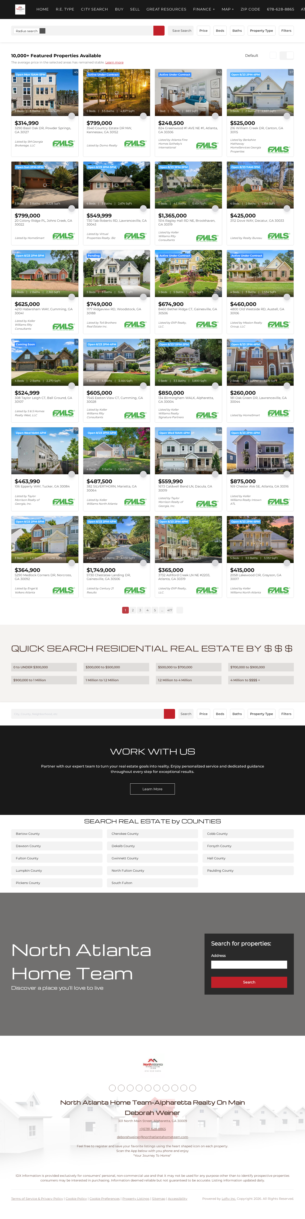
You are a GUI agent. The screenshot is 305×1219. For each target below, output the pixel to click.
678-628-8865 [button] (280, 9)
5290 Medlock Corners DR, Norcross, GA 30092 (43, 577)
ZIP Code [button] (250, 9)
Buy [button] (119, 9)
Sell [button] (135, 9)
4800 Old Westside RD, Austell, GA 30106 (257, 311)
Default (251, 55)
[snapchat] (174, 1088)
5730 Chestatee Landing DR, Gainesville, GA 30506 (109, 577)
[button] (20, 9)
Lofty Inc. (229, 1199)
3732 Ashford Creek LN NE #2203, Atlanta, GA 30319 (184, 577)
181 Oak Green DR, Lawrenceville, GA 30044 (258, 400)
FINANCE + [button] (204, 9)
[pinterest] (183, 1088)
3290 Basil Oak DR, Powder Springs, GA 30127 (43, 130)
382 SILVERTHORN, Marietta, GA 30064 (112, 488)
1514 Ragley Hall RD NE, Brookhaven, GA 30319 (186, 223)
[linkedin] (121, 1088)
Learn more (114, 62)
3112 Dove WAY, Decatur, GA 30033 (257, 221)
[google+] (192, 1088)
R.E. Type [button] (65, 9)
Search (186, 714)
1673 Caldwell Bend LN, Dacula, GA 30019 (185, 488)
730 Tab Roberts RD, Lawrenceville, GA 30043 (117, 223)
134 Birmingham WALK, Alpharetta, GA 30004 (186, 400)
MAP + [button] (228, 9)
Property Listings (135, 1199)
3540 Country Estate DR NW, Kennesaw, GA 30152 (109, 130)
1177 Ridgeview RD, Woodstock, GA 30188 (114, 311)
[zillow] (139, 1088)
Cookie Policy (76, 1199)
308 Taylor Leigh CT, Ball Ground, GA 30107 (43, 400)
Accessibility (177, 1199)
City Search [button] (94, 9)
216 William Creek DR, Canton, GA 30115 (256, 130)
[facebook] (112, 1088)
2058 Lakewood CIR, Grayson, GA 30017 (255, 577)
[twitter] (130, 1088)
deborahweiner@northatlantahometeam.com (152, 1137)
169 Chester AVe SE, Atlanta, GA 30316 (259, 486)
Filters (286, 31)
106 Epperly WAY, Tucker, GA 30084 (42, 486)
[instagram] (148, 1088)
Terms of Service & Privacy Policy (37, 1199)
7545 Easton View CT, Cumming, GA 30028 (115, 400)
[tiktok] (166, 1088)
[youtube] (157, 1088)
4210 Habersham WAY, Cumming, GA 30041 (44, 311)
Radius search (27, 31)
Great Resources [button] (166, 9)
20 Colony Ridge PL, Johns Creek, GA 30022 (43, 223)
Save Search (181, 31)
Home (42, 9)
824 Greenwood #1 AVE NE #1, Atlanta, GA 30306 (188, 130)
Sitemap (158, 1199)
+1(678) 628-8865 (152, 1129)
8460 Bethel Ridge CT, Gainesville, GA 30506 (187, 311)
